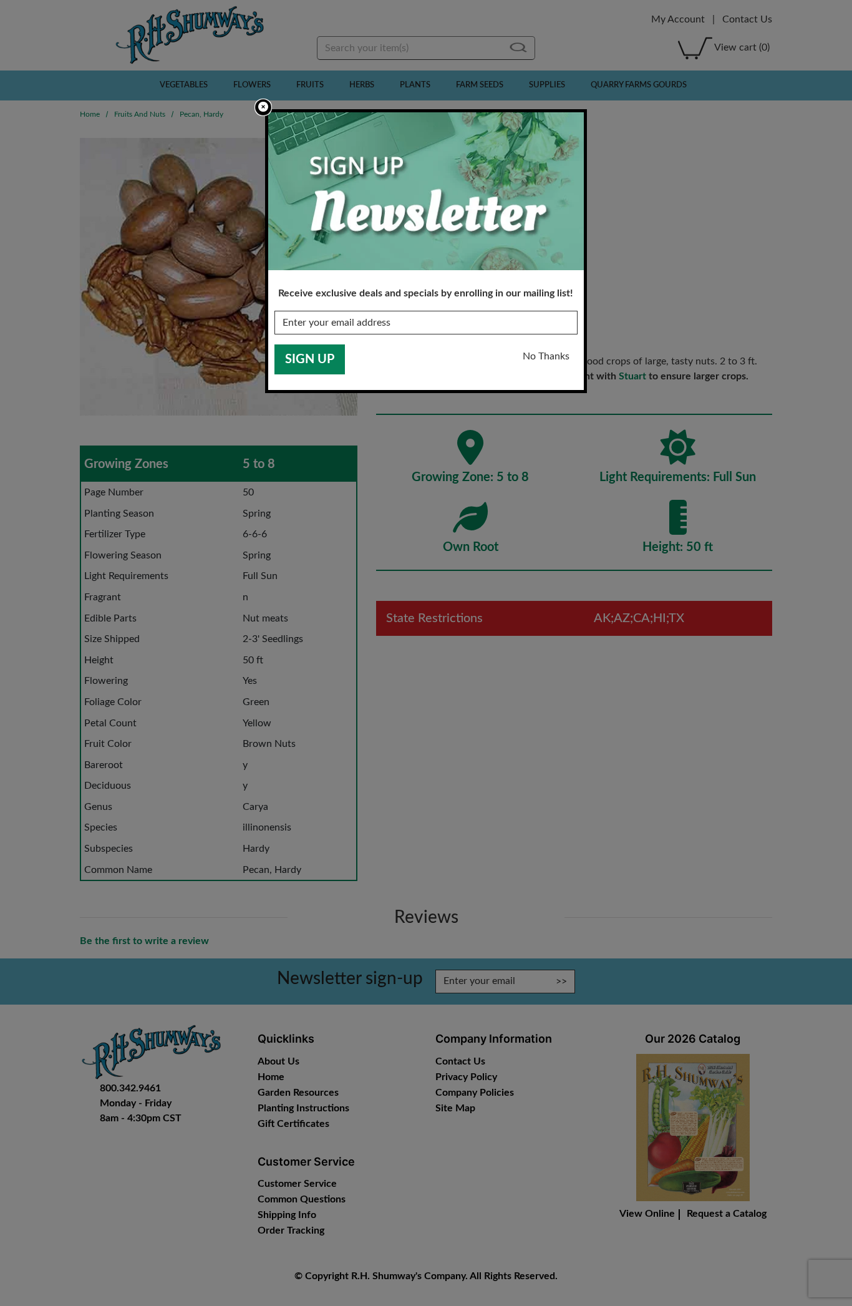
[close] (263, 107)
